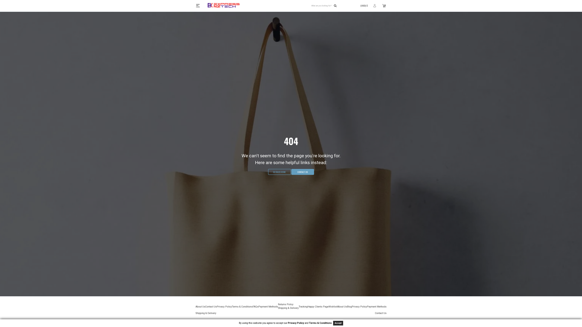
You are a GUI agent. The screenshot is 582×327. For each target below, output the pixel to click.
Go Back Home (279, 171)
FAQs (255, 306)
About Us (200, 306)
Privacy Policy (224, 306)
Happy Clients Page (318, 306)
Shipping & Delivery (288, 308)
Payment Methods (268, 306)
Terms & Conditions (242, 306)
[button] (364, 5)
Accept (338, 323)
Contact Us (302, 171)
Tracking (303, 306)
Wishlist (333, 306)
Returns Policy (285, 304)
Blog (349, 306)
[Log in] (374, 5)
